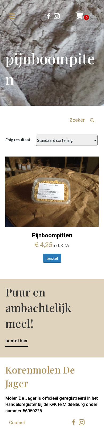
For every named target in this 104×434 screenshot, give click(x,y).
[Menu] (12, 16)
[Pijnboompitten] (52, 191)
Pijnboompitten (52, 235)
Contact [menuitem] (17, 422)
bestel (52, 258)
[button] (82, 120)
